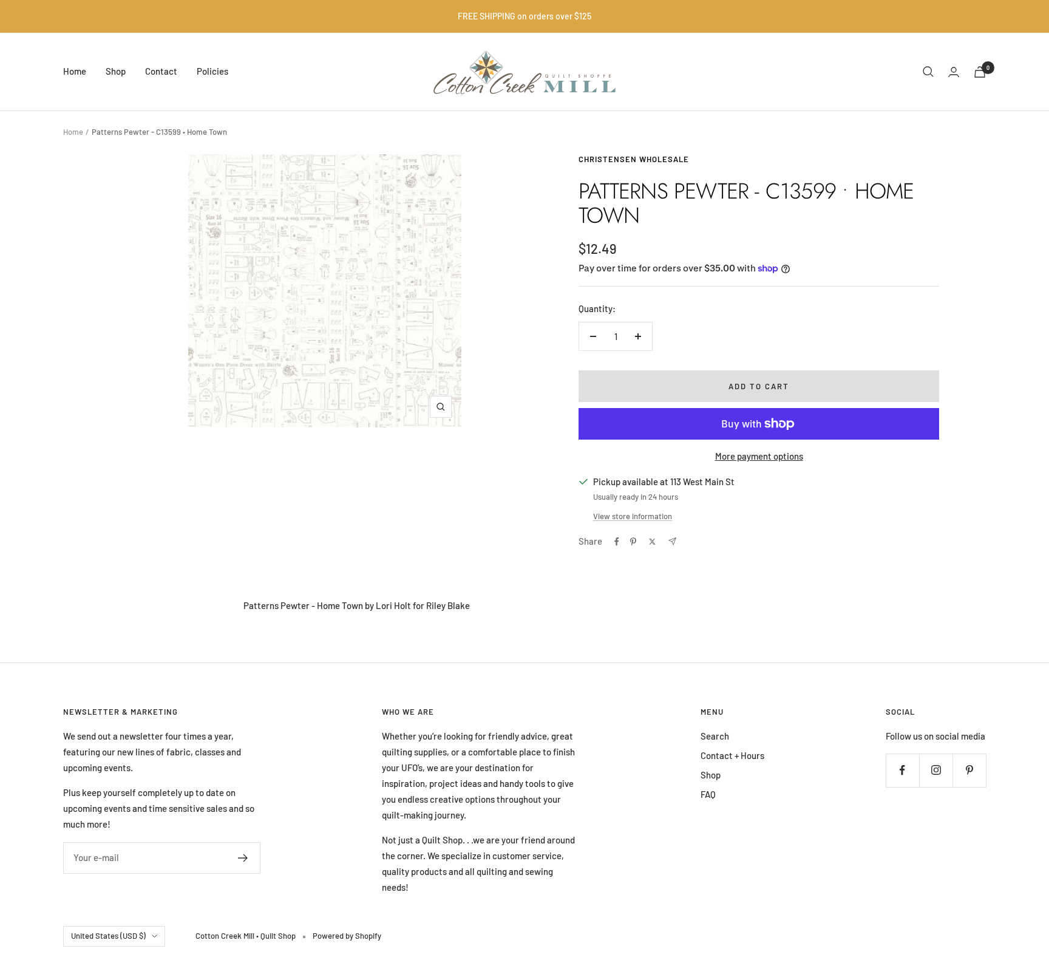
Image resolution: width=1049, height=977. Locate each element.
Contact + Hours (732, 755)
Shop (116, 71)
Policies (212, 71)
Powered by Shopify (347, 936)
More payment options (759, 456)
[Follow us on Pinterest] (969, 770)
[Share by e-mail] (672, 541)
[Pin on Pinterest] (633, 541)
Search (715, 735)
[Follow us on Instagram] (935, 770)
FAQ (708, 794)
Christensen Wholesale (634, 159)
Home (74, 71)
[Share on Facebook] (616, 541)
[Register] (243, 858)
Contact (161, 71)
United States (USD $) (108, 936)
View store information (632, 516)
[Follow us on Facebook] (902, 770)
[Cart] (980, 72)
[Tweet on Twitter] (652, 541)
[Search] (928, 71)
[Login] (953, 72)
